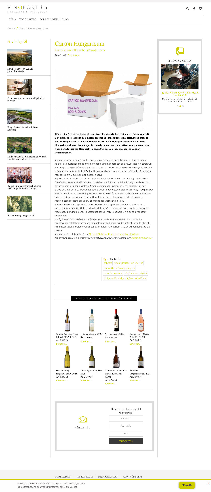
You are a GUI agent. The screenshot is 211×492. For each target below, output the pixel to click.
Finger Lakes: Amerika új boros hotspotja (22, 128)
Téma (12, 19)
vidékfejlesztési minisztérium (128, 263)
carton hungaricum (113, 273)
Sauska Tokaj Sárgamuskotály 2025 (66, 372)
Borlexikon (63, 476)
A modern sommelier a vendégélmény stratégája (25, 99)
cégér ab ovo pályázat (136, 273)
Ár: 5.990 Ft (111, 379)
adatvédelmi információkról (51, 487)
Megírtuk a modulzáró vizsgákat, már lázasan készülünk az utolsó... (179, 97)
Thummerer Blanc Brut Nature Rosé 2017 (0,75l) (116, 373)
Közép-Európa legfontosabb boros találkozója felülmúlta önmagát (24, 187)
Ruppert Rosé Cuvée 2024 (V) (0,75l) (139, 335)
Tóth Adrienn (74, 55)
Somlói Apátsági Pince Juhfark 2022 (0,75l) (67, 335)
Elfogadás (187, 485)
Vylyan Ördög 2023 (114, 333)
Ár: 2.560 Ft (111, 337)
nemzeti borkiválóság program (119, 268)
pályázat (108, 263)
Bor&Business (49, 19)
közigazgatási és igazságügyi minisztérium (125, 278)
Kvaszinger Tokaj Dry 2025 (91, 372)
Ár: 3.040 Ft (86, 376)
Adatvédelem (132, 476)
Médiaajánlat (108, 476)
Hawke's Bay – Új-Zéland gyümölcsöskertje (20, 70)
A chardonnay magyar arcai (20, 215)
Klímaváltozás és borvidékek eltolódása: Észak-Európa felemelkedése (26, 158)
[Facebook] (194, 8)
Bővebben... (62, 343)
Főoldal (11, 29)
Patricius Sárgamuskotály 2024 (140, 372)
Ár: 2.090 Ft (86, 337)
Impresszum (85, 476)
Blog (65, 19)
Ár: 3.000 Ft (135, 376)
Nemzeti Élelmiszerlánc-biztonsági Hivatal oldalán (114, 234)
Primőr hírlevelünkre (141, 238)
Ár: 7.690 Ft (62, 339)
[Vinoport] (200, 8)
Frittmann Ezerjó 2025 (91, 333)
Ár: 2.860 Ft (135, 339)
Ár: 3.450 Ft (62, 376)
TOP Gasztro (27, 19)
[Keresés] (188, 8)
